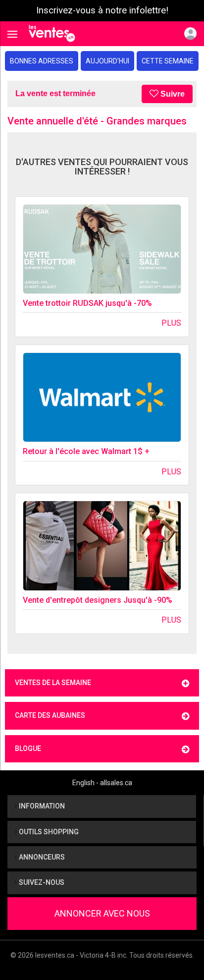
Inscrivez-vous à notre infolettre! (102, 10)
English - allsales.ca (102, 783)
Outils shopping (48, 832)
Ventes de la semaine (53, 683)
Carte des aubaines (50, 715)
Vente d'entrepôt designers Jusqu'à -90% (97, 600)
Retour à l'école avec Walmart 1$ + (86, 451)
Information (41, 806)
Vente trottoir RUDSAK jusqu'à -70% (87, 303)
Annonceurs (41, 857)
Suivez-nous (40, 882)
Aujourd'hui (107, 61)
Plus (171, 323)
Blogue (28, 748)
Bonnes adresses (41, 61)
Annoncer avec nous (102, 913)
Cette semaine (168, 61)
